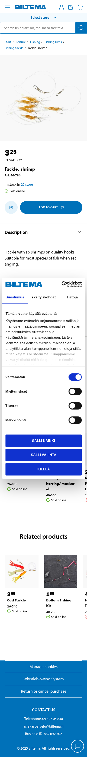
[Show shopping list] (70, 7)
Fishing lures (53, 42)
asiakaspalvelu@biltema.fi (43, 726)
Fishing (35, 42)
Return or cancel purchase (43, 691)
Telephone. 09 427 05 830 (43, 718)
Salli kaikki (43, 440)
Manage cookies (43, 666)
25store (27, 184)
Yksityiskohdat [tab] (43, 297)
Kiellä (43, 469)
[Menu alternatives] (7, 7)
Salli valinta (43, 455)
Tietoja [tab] (72, 297)
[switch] (75, 391)
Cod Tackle (16, 600)
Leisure (21, 42)
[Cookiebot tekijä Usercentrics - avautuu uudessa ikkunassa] (62, 284)
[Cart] (80, 7)
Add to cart (48, 207)
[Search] (81, 28)
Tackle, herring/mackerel (60, 483)
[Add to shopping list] (11, 207)
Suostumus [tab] (15, 297)
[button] (43, 17)
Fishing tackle (14, 48)
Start (8, 42)
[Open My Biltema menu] (61, 7)
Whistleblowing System (43, 679)
